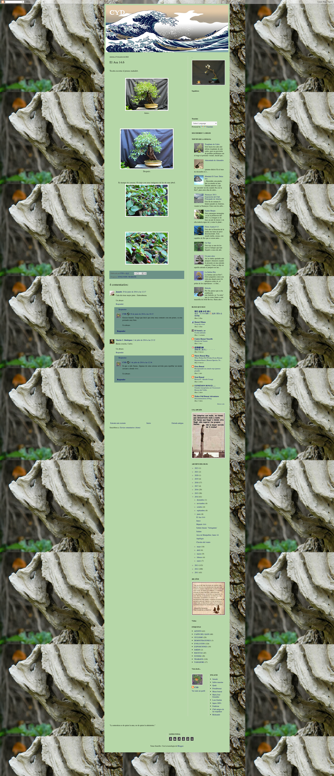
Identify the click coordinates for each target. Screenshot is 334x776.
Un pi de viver (200, 324)
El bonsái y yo (200, 330)
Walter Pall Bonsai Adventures (207, 396)
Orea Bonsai (199, 366)
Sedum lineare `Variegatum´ (206, 528)
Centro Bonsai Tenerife (204, 338)
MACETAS (198, 653)
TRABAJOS (132, 277)
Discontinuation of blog (203, 398)
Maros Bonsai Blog (202, 355)
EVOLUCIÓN (122, 277)
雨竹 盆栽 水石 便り (203, 311)
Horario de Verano (201, 341)
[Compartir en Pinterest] (145, 273)
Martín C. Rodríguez (124, 340)
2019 (197, 479)
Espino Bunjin (210, 210)
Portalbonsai (217, 688)
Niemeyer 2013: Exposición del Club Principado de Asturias (213, 196)
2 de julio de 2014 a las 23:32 (144, 340)
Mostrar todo (220, 404)
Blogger (180, 746)
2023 (197, 468)
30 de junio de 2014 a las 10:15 (141, 314)
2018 (197, 482)
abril (199, 550)
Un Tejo (208, 243)
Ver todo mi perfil (198, 691)
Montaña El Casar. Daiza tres (214, 177)
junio (199, 514)
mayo (199, 546)
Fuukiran (215, 706)
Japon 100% (216, 703)
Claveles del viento (203, 542)
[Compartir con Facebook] (142, 273)
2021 (197, 472)
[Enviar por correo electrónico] (135, 273)
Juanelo (119, 291)
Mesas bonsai (217, 691)
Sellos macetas (217, 682)
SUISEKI (197, 656)
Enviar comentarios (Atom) (130, 427)
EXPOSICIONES (200, 646)
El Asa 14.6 (200, 517)
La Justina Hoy (210, 272)
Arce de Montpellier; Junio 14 (207, 535)
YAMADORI (199, 662)
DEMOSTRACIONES (202, 640)
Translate (209, 126)
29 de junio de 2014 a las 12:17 (134, 291)
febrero (200, 557)
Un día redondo (200, 332)
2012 (197, 569)
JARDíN (197, 649)
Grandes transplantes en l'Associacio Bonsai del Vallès (207, 389)
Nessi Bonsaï (199, 377)
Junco (198, 520)
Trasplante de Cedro (212, 144)
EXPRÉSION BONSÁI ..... (205, 385)
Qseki (214, 685)
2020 (197, 475)
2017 (197, 486)
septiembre (201, 510)
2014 (197, 496)
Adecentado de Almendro (214, 160)
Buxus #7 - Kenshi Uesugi (204, 379)
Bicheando (216, 714)
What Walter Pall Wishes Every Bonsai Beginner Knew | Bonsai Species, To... (208, 359)
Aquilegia (200, 538)
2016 (197, 489)
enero (199, 561)
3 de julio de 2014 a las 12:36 (141, 362)
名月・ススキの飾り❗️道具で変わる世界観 (208, 314)
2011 (197, 572)
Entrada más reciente (118, 423)
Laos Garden (217, 700)
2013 (197, 565)
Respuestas (122, 309)
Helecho (208, 288)
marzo (199, 553)
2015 (197, 493)
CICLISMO (198, 637)
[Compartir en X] (140, 273)
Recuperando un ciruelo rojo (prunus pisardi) (207, 369)
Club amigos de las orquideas (218, 710)
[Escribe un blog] (137, 273)
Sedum (198, 531)
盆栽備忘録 (199, 347)
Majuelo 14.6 (201, 524)
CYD (117, 13)
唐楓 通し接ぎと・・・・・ (205, 349)
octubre (200, 507)
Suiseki (215, 679)
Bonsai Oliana (200, 322)
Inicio (149, 423)
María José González (216, 695)
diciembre (201, 500)
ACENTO (197, 631)
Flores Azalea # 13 (212, 226)
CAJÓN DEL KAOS (201, 634)
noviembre (201, 503)
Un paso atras (210, 256)
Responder (120, 304)
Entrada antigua (177, 423)
